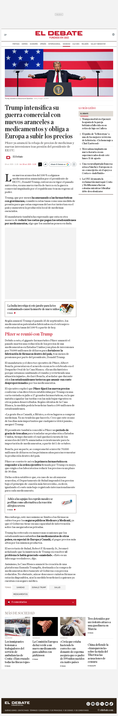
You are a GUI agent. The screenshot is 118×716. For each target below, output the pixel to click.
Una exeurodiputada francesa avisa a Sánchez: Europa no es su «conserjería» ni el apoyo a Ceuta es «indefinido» (97, 169)
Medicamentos (20, 594)
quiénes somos (11, 710)
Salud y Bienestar (98, 44)
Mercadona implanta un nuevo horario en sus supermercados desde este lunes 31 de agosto (96, 154)
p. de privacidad (56, 710)
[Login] (113, 34)
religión (85, 44)
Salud (57, 587)
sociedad (66, 44)
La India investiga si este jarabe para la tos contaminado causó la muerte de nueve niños (33, 307)
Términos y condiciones (39, 710)
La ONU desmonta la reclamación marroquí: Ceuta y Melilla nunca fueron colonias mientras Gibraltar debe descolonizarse (97, 185)
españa (25, 44)
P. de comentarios (81, 710)
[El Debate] (59, 33)
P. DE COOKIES (68, 710)
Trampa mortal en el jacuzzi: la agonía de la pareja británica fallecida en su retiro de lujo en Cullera (96, 124)
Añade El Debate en (58, 164)
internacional (54, 44)
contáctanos (23, 710)
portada (16, 44)
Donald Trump (39, 587)
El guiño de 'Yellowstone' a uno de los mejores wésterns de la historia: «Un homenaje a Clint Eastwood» (97, 139)
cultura (75, 44)
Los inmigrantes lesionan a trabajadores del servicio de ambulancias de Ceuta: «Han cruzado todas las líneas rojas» (17, 652)
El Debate (18, 156)
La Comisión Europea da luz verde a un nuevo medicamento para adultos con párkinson (45, 648)
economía (34, 44)
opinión (43, 44)
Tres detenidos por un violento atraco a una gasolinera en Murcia (99, 623)
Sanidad (21, 587)
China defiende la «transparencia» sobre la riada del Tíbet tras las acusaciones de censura (98, 653)
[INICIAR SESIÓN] (113, 34)
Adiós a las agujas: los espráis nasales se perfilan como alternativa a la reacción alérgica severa (30, 502)
